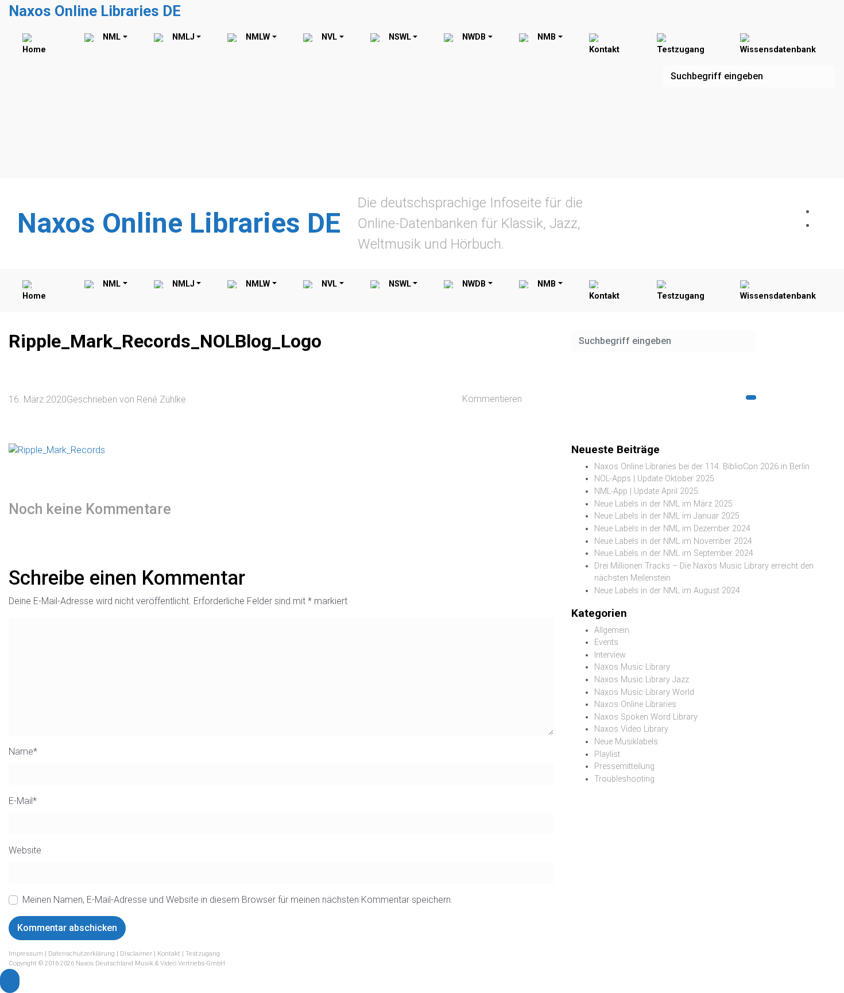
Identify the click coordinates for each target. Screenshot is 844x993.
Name (23, 751)
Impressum (26, 953)
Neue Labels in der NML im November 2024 (673, 541)
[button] (10, 981)
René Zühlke (161, 399)
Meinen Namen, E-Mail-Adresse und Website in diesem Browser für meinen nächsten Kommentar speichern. (237, 899)
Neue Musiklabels (626, 742)
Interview (610, 655)
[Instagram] (821, 225)
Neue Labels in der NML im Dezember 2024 (672, 529)
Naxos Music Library (632, 667)
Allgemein (611, 630)
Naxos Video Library (631, 729)
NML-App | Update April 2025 (646, 491)
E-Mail (23, 800)
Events (606, 642)
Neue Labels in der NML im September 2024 (673, 553)
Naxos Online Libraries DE (95, 11)
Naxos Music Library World (644, 692)
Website (25, 850)
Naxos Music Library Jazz (641, 680)
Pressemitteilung (624, 766)
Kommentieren (492, 398)
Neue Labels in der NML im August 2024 (667, 591)
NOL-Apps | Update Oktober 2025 (654, 479)
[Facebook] (821, 211)
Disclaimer (136, 953)
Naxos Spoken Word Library (646, 717)
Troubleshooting (624, 779)
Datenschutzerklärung (81, 953)
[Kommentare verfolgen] (266, 508)
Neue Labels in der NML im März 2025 (663, 504)
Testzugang (202, 953)
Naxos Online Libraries (635, 704)
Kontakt (168, 953)
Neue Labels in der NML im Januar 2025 (667, 516)
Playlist (607, 754)
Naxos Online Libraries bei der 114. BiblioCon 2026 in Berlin (702, 467)
